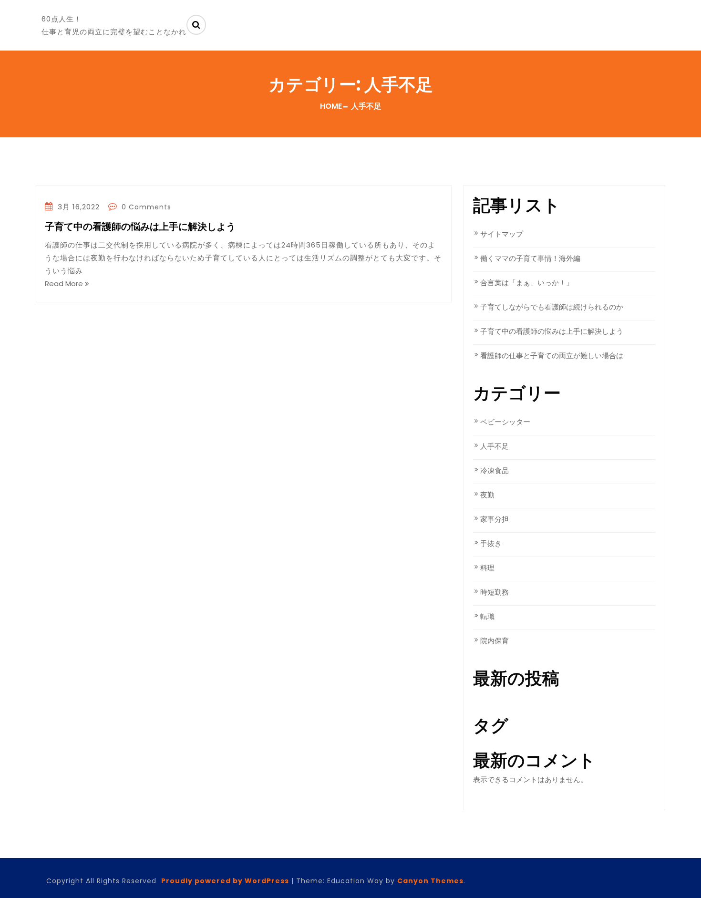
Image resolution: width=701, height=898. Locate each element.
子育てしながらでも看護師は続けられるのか (551, 307)
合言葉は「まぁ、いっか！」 (526, 283)
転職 (487, 616)
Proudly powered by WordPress (225, 881)
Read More (65, 284)
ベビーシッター (505, 422)
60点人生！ (61, 19)
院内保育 (494, 641)
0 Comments (145, 207)
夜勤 (487, 495)
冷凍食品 (494, 470)
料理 (487, 568)
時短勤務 (494, 592)
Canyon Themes (430, 881)
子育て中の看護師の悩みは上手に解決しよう (140, 227)
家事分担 (494, 519)
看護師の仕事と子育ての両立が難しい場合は (551, 356)
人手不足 (494, 446)
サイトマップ (501, 234)
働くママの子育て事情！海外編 (530, 258)
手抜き (491, 543)
